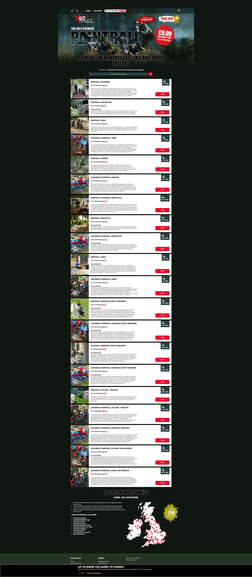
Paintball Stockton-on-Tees (82, 527)
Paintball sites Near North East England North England (125, 70)
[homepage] (112, 19)
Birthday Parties (103, 562)
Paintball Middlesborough (82, 525)
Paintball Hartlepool (80, 529)
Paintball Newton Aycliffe (81, 532)
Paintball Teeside (79, 522)
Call (178, 10)
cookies (149, 569)
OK (81, 573)
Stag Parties (102, 563)
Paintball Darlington (80, 518)
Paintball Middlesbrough (81, 520)
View (162, 94)
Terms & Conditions (133, 558)
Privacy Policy (130, 560)
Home (88, 11)
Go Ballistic (102, 70)
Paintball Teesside (79, 523)
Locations (97, 11)
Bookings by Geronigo (147, 19)
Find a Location (76, 563)
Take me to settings (93, 573)
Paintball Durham (79, 534)
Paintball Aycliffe (79, 530)
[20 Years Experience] (169, 19)
